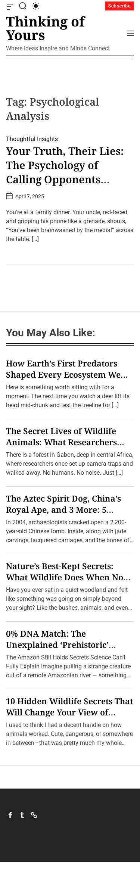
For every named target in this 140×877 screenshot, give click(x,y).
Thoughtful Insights (32, 139)
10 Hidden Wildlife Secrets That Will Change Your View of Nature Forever (69, 712)
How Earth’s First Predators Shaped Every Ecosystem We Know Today (63, 374)
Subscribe (119, 6)
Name (21, 454)
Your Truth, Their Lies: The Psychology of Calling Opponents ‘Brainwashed (65, 172)
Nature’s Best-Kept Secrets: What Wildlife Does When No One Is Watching (64, 577)
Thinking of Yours (45, 28)
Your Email (27, 499)
